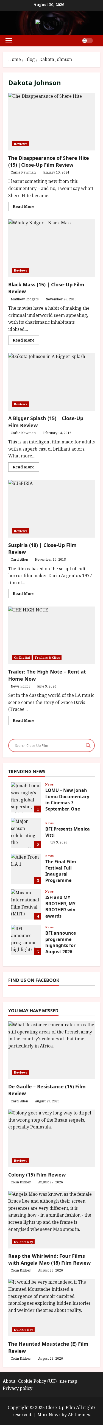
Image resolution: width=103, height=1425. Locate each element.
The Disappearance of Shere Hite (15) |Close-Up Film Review (51, 121)
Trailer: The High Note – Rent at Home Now (51, 635)
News (49, 784)
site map (68, 1381)
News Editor (20, 686)
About (9, 1381)
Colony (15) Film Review (37, 1174)
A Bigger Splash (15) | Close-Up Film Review (51, 382)
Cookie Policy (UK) (37, 1381)
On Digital (22, 657)
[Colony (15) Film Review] (51, 1138)
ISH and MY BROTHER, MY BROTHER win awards (26, 904)
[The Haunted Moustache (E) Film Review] (51, 1307)
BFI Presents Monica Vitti (26, 833)
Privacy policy (17, 1388)
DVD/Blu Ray (23, 1242)
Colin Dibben (21, 1182)
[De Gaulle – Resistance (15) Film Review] (51, 1050)
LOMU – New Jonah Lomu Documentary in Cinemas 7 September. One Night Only (26, 797)
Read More (26, 207)
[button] (9, 40)
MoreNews (48, 1415)
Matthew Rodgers (25, 299)
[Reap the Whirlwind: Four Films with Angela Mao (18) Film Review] (51, 1219)
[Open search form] (98, 40)
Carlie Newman (23, 172)
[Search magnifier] (88, 745)
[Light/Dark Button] (87, 40)
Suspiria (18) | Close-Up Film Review (51, 509)
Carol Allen (19, 559)
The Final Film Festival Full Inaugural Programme (26, 869)
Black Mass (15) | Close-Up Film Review (51, 248)
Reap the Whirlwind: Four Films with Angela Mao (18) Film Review (49, 1259)
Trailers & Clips (47, 657)
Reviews (20, 144)
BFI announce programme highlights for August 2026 (26, 940)
